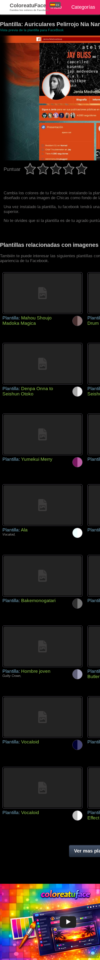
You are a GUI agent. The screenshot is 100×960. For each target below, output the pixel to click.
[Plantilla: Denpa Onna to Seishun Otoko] (42, 364)
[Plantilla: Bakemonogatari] (42, 576)
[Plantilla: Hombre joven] (42, 646)
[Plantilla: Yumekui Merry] (42, 434)
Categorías (83, 7)
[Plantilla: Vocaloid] (42, 717)
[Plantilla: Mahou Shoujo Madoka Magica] (42, 293)
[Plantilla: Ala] (42, 505)
